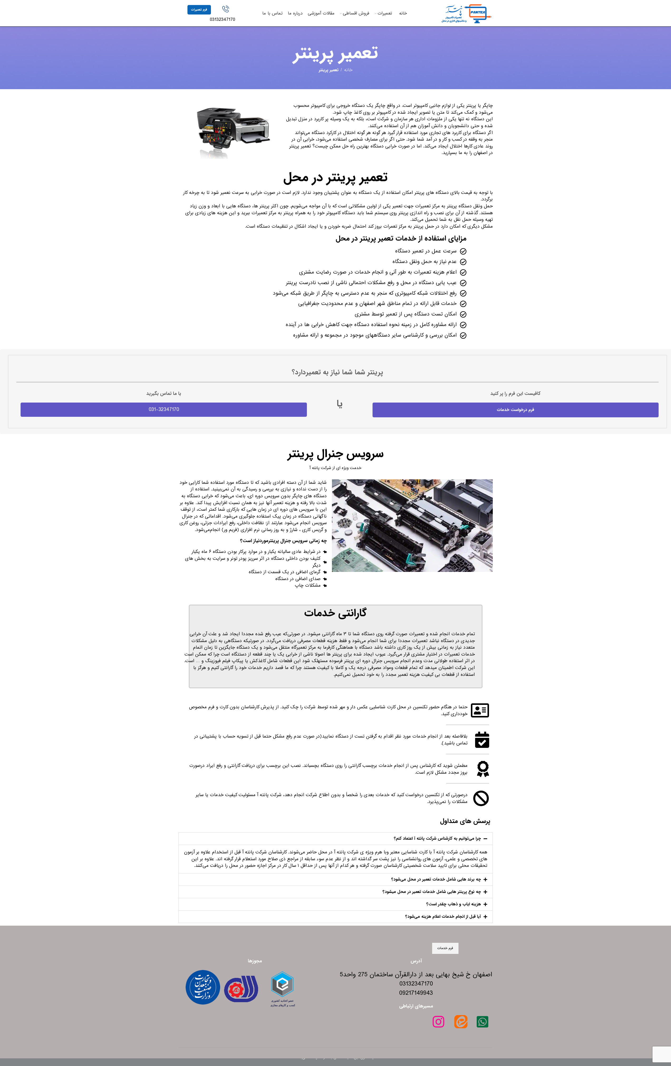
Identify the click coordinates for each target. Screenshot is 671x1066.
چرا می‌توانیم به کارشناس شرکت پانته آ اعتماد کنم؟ (437, 838)
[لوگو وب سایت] (466, 13)
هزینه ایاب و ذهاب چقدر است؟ (453, 904)
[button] (336, 839)
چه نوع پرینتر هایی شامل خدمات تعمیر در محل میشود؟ (432, 891)
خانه (348, 70)
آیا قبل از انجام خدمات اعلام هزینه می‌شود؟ (443, 916)
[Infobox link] (225, 14)
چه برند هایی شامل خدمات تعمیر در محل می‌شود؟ (436, 879)
